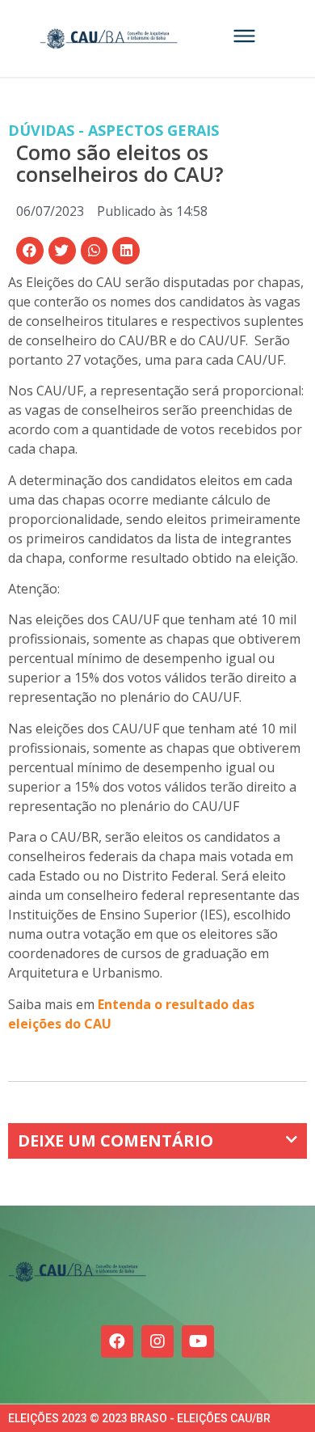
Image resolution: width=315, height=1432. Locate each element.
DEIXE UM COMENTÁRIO (115, 1140)
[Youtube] (198, 1341)
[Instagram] (157, 1341)
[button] (30, 250)
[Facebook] (117, 1341)
